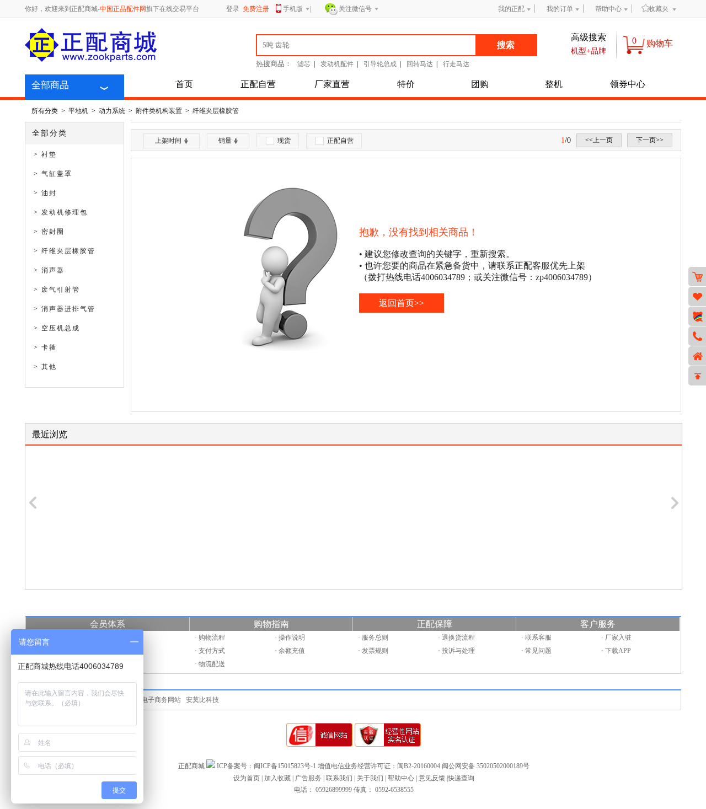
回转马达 (420, 64)
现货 (284, 140)
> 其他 (45, 367)
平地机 (78, 111)
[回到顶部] (697, 375)
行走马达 (456, 64)
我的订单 (560, 9)
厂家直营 (332, 84)
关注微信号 (355, 9)
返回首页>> (401, 303)
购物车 (659, 43)
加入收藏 (277, 778)
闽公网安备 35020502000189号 (486, 766)
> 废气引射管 (57, 289)
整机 (554, 84)
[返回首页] (697, 356)
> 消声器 (49, 270)
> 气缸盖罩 (53, 174)
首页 (184, 84)
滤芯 (304, 64)
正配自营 (258, 84)
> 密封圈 (49, 231)
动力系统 (112, 111)
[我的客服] (697, 316)
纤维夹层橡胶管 (215, 111)
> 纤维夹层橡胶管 (64, 251)
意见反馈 (432, 778)
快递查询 (461, 778)
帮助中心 (608, 9)
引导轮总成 (380, 64)
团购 (480, 84)
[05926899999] (697, 336)
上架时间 (168, 140)
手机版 (293, 9)
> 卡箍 (45, 347)
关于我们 (370, 778)
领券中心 (627, 84)
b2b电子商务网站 (156, 700)
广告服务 (308, 778)
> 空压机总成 (57, 328)
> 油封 (45, 193)
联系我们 (339, 778)
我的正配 (511, 9)
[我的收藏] (697, 296)
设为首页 (246, 778)
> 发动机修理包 (61, 212)
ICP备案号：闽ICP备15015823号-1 (266, 766)
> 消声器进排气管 (64, 309)
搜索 (506, 45)
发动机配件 (337, 64)
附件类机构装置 (159, 111)
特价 (406, 84)
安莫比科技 (202, 700)
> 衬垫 (45, 154)
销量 (225, 140)
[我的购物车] (697, 276)
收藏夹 (658, 9)
